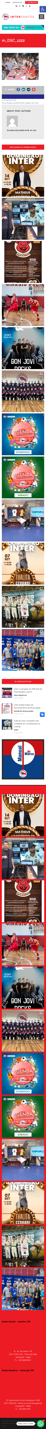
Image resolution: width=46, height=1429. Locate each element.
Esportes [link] (18, 711)
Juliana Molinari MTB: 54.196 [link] (21, 130)
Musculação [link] (28, 711)
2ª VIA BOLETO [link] (31, 2)
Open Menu (41, 16)
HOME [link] (8, 2)
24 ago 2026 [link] (18, 698)
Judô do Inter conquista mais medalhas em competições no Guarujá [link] (27, 724)
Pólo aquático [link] (20, 695)
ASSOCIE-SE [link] (17, 2)
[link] (43, 9)
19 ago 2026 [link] (18, 732)
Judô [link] (16, 730)
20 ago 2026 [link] (18, 714)
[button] (40, 1423)
